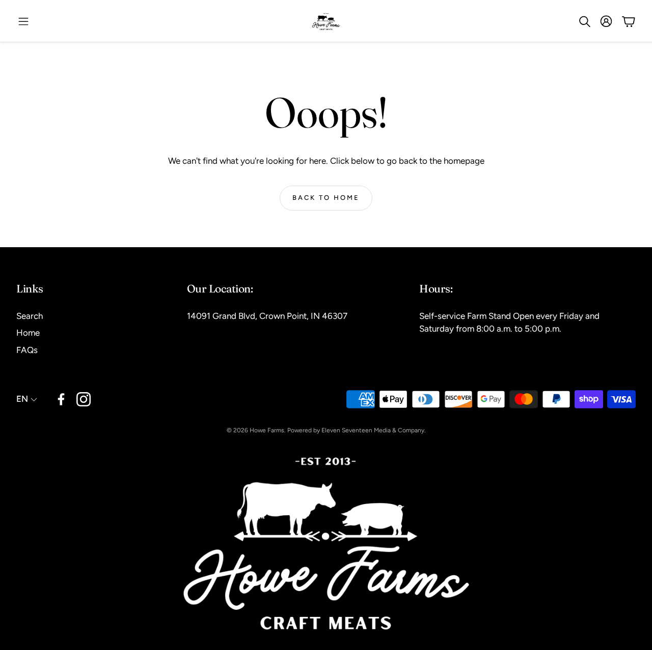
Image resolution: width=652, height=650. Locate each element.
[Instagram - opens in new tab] (83, 399)
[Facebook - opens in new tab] (61, 399)
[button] (23, 21)
